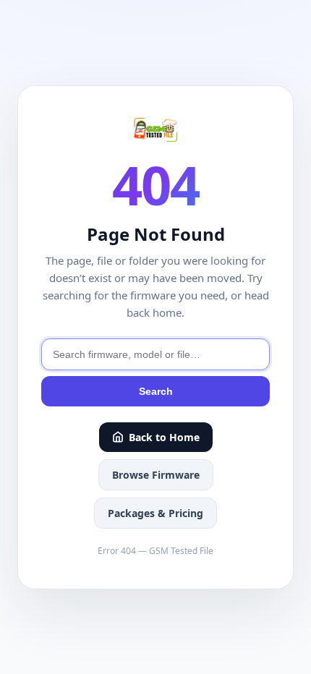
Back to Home (164, 437)
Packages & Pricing (155, 513)
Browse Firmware (156, 475)
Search (156, 391)
